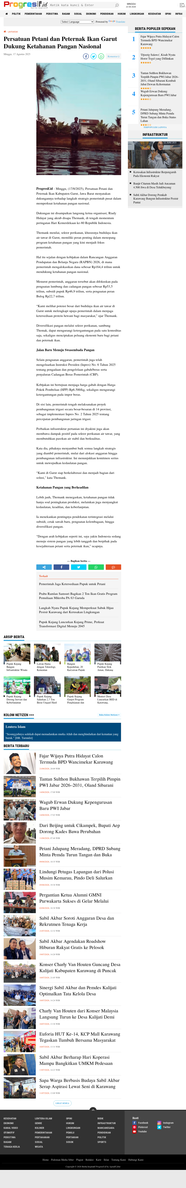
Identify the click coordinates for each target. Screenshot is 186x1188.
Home (46, 1159)
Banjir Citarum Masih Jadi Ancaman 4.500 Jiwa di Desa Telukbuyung (154, 185)
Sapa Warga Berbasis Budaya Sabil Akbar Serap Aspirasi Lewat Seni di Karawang (79, 1083)
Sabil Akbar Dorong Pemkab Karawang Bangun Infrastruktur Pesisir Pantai (155, 198)
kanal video (11, 1127)
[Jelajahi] (182, 5)
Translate (120, 21)
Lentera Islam (43, 1118)
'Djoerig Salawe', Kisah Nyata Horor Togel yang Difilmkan (158, 56)
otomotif (9, 1132)
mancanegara (106, 1127)
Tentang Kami (118, 1159)
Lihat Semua (62, 1103)
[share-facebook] (86, 56)
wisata (39, 1146)
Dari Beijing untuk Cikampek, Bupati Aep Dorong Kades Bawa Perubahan (79, 828)
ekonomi (91, 13)
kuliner (39, 1127)
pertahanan (42, 1137)
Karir (98, 1159)
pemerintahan (33, 13)
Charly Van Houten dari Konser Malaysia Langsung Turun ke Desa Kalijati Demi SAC (78, 1017)
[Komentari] (113, 567)
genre (38, 1123)
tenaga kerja (12, 1146)
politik (16, 13)
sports (102, 1142)
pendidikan (107, 13)
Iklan (106, 1159)
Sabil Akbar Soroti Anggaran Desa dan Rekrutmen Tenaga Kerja (76, 921)
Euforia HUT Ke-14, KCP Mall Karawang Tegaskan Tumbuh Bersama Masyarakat (79, 1037)
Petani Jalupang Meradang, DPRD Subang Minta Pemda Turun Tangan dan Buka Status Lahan (79, 854)
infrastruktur (107, 1123)
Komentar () (113, 56)
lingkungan (137, 13)
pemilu (70, 1132)
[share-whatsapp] (101, 56)
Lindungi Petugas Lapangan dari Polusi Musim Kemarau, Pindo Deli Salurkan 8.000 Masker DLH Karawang (76, 878)
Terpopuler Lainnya (155, 127)
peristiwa (52, 13)
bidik (100, 1118)
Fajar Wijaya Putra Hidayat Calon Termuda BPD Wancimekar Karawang (76, 759)
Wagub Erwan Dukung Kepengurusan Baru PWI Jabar (75, 805)
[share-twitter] (93, 56)
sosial (78, 13)
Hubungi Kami (135, 1159)
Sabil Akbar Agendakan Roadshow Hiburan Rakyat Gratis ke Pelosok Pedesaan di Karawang (72, 947)
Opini (168, 13)
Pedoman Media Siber (62, 1159)
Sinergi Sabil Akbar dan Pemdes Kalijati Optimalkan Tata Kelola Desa (77, 990)
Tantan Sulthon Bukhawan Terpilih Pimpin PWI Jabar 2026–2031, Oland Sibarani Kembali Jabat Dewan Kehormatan (79, 785)
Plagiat (79, 1159)
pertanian (72, 1137)
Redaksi (90, 1159)
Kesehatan (154, 13)
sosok (69, 1142)
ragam (66, 13)
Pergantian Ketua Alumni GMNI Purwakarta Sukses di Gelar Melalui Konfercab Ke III (74, 901)
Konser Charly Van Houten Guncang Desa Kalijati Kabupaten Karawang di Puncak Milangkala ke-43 (79, 970)
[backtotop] (93, 1110)
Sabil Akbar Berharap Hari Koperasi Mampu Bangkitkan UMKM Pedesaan (76, 1060)
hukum (122, 13)
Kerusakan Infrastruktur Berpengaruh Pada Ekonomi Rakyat (154, 174)
